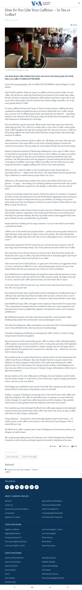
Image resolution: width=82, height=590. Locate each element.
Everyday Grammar (49, 558)
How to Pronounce (48, 546)
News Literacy (47, 537)
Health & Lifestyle (48, 562)
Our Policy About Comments (52, 517)
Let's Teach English (49, 533)
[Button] (73, 25)
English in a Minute (12, 529)
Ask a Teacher (10, 578)
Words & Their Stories (50, 574)
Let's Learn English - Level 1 (15, 546)
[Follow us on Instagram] (22, 487)
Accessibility (9, 513)
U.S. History (46, 570)
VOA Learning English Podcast (53, 578)
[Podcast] (32, 487)
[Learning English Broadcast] (50, 587)
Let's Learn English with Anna (16, 542)
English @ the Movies (12, 533)
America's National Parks (14, 558)
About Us (8, 501)
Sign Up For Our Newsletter (52, 501)
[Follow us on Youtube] (17, 487)
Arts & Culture (10, 570)
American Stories (11, 566)
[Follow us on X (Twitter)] (12, 487)
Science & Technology (50, 566)
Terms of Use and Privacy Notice (17, 509)
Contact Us (9, 505)
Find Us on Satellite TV (50, 509)
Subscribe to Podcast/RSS (51, 505)
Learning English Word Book (52, 513)
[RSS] (27, 487)
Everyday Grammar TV (13, 537)
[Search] (67, 587)
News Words (46, 542)
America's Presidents (12, 562)
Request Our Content (12, 517)
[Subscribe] (37, 487)
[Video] (32, 587)
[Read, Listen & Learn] (14, 587)
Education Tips (10, 582)
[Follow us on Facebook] (7, 487)
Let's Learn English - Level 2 (52, 529)
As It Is (7, 574)
